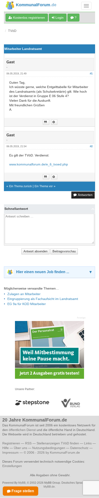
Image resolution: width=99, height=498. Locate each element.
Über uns (20, 448)
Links (88, 443)
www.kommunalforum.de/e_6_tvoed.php (38, 164)
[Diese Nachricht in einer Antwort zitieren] (46, 122)
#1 (91, 73)
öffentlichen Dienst (22, 430)
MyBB (22, 482)
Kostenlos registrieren (28, 17)
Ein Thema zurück (20, 186)
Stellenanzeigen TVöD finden (58, 443)
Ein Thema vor (44, 186)
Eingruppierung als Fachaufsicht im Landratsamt (42, 299)
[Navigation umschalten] (86, 6)
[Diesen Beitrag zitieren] (54, 122)
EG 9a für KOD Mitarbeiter (26, 304)
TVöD (12, 31)
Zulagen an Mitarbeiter (24, 294)
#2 (91, 146)
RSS (28, 443)
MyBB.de (49, 486)
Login (59, 17)
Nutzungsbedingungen (48, 448)
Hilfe (5, 448)
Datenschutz (79, 448)
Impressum (10, 452)
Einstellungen (12, 466)
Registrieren (11, 443)
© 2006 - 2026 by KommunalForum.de (52, 452)
